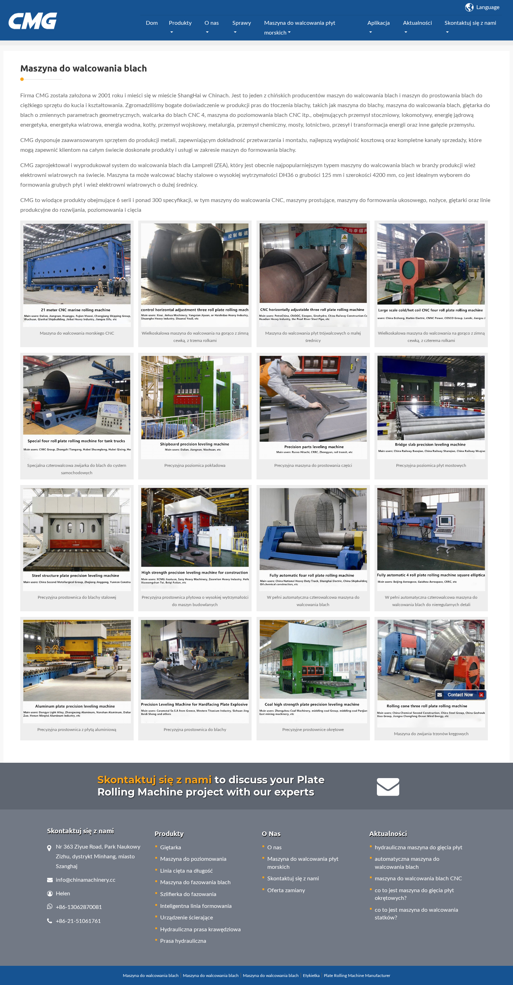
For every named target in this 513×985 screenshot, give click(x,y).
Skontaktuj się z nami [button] (470, 23)
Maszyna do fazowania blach (195, 882)
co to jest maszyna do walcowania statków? (416, 913)
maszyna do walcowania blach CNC (418, 878)
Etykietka (311, 975)
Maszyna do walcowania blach (151, 975)
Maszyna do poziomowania (193, 859)
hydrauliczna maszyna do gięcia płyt (418, 847)
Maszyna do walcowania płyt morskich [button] (299, 28)
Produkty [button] (180, 23)
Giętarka (170, 847)
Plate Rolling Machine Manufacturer (357, 975)
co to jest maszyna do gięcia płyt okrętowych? (414, 894)
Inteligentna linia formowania (196, 906)
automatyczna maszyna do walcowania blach (407, 863)
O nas (274, 847)
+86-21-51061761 (78, 921)
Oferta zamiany (286, 890)
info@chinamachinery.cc (86, 880)
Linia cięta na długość (186, 871)
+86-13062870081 (79, 907)
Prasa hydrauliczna (183, 941)
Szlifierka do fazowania (188, 894)
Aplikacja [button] (378, 23)
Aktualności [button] (417, 23)
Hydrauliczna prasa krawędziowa (200, 929)
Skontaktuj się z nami (154, 780)
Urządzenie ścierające (186, 917)
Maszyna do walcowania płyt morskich (303, 863)
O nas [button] (212, 23)
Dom (152, 23)
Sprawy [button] (241, 23)
